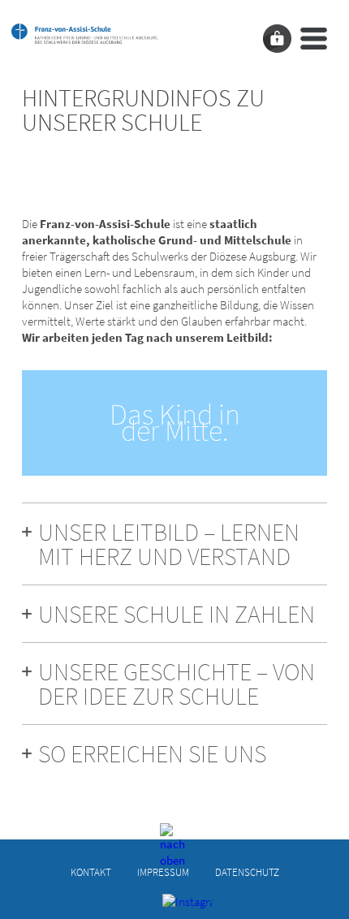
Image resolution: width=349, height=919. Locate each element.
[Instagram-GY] (174, 906)
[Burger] (313, 38)
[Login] (277, 38)
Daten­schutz (247, 872)
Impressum (163, 872)
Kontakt (91, 872)
